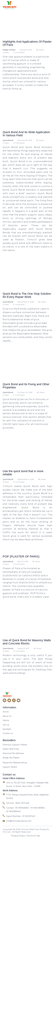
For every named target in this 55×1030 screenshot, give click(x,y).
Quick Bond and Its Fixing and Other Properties (25, 525)
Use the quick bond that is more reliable (26, 647)
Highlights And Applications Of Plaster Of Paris (26, 78)
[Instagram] (14, 909)
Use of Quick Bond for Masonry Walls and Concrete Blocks (26, 851)
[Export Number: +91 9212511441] (19, 1025)
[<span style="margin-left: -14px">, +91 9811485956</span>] (38, 1017)
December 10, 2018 (24, 406)
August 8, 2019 (25, 85)
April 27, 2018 (21, 736)
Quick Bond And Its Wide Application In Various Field (23, 203)
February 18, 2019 (23, 210)
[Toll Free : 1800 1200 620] (27, 1012)
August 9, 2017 (22, 858)
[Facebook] (4, 909)
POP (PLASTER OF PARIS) (22, 731)
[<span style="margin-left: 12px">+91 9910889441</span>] (12, 1020)
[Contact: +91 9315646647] (16, 1017)
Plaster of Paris (9, 85)
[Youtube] (18, 909)
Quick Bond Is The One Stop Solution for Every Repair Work (25, 400)
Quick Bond (8, 210)
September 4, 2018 (24, 654)
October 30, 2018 (23, 532)
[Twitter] (9, 909)
